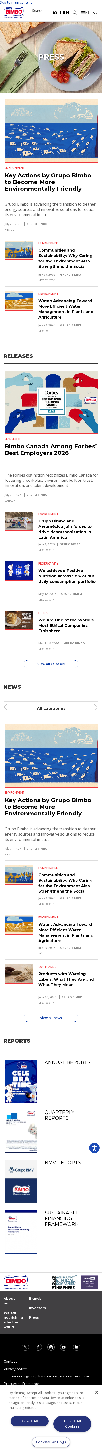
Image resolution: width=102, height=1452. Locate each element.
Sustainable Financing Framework (62, 1218)
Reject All (29, 1421)
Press (34, 1317)
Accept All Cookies (72, 1424)
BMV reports (63, 1162)
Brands (35, 1298)
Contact (10, 1361)
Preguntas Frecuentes (22, 1384)
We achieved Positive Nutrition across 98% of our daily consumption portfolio (67, 576)
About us (9, 1300)
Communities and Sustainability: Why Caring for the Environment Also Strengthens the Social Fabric (65, 261)
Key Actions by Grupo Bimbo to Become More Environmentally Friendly (48, 182)
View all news (51, 1018)
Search (37, 10)
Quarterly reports (59, 1115)
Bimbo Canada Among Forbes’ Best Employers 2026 (51, 449)
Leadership (13, 439)
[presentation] (5, 707)
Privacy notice (15, 1369)
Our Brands (47, 967)
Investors (37, 1308)
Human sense (48, 243)
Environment (15, 168)
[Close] (97, 1392)
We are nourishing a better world (13, 1320)
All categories (51, 708)
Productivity (48, 564)
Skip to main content (16, 2)
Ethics (43, 613)
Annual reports (67, 1062)
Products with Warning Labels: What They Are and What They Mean (66, 979)
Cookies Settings (51, 1442)
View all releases (51, 664)
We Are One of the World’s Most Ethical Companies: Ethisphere (66, 625)
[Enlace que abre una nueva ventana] (25, 1346)
